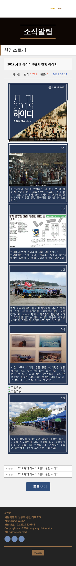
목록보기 (39, 487)
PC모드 (38, 552)
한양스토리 (15, 50)
